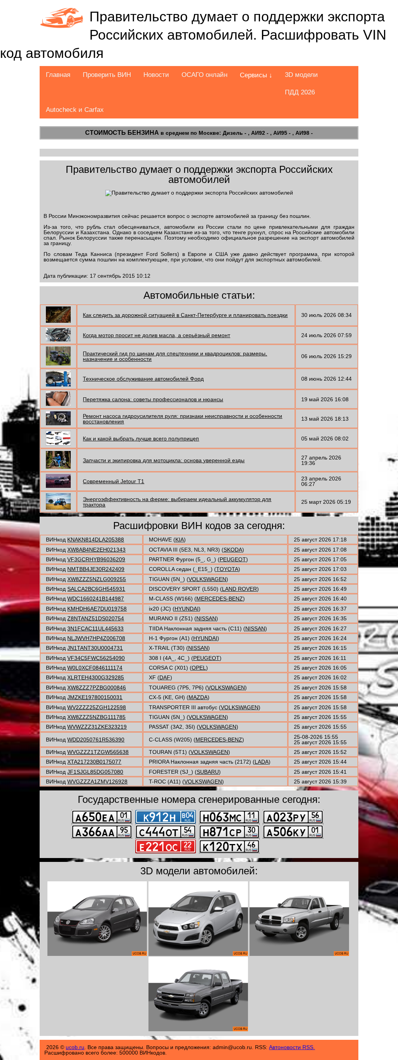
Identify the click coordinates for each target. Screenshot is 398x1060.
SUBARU (208, 772)
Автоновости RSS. (292, 1047)
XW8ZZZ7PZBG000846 (96, 687)
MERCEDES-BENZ (219, 598)
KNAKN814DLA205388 (95, 539)
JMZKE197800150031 (94, 697)
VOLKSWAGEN (207, 579)
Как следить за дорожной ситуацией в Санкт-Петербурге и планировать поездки (185, 315)
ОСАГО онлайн (204, 74)
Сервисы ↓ (256, 75)
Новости (156, 74)
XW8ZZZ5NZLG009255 (96, 579)
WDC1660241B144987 (95, 598)
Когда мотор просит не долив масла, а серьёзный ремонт (156, 335)
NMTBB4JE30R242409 (95, 569)
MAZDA (198, 697)
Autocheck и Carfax (75, 109)
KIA (179, 539)
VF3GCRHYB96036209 (96, 559)
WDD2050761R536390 (95, 739)
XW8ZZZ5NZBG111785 (96, 717)
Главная (58, 74)
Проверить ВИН (107, 74)
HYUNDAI (187, 609)
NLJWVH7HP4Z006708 (96, 638)
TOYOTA (227, 569)
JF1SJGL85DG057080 (95, 772)
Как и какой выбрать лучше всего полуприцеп (141, 438)
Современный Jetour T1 (113, 481)
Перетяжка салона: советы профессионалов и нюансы (153, 399)
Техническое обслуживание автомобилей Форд (143, 379)
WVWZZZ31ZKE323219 (97, 727)
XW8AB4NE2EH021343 (96, 550)
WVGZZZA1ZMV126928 (97, 781)
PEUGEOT (233, 559)
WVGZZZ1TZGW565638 (98, 752)
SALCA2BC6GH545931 (96, 589)
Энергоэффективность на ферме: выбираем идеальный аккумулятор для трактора (177, 502)
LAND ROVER (239, 589)
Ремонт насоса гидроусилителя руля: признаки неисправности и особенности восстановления (182, 419)
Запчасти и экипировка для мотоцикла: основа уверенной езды (163, 460)
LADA (262, 762)
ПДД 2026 (300, 92)
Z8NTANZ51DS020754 (95, 618)
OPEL (199, 668)
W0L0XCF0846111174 (94, 668)
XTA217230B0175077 (94, 762)
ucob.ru (75, 1047)
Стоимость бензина (122, 132)
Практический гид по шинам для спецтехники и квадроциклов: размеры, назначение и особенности (175, 356)
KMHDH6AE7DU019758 (97, 609)
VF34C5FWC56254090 (96, 658)
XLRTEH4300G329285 (95, 677)
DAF (164, 677)
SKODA (232, 550)
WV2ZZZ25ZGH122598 (96, 707)
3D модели (301, 74)
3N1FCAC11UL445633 (95, 628)
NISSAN (206, 618)
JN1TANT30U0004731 (95, 648)
